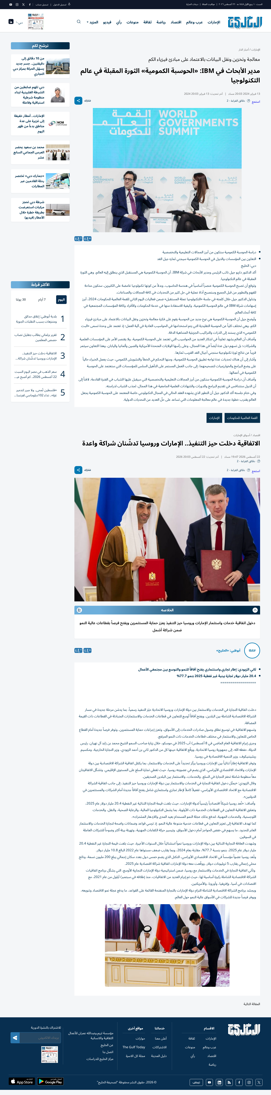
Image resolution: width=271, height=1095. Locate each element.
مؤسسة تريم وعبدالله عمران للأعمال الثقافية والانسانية (90, 1035)
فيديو (107, 22)
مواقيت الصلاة (208, 4)
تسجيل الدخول (59, 4)
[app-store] (22, 1082)
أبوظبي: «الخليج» (228, 650)
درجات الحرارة (192, 4)
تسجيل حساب (42, 4)
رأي (119, 22)
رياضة (161, 22)
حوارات (140, 1038)
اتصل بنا (108, 1052)
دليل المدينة (159, 1056)
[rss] (229, 1082)
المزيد (93, 22)
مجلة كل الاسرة (135, 1056)
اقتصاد (176, 22)
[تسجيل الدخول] (69, 4)
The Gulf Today (134, 1047)
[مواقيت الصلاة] (11, 22)
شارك (87, 101)
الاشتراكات (160, 1047)
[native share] (78, 101)
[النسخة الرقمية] (36, 22)
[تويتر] (23, 4)
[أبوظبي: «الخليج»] (252, 650)
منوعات (132, 22)
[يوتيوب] (10, 4)
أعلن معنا (161, 1038)
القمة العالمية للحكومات (242, 418)
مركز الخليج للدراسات (99, 1059)
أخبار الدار (244, 50)
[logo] (245, 22)
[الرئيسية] (244, 1035)
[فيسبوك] (29, 4)
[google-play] (50, 1082)
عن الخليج (107, 1045)
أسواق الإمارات (242, 435)
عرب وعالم (194, 22)
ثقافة (147, 22)
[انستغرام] (17, 4)
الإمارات (214, 22)
